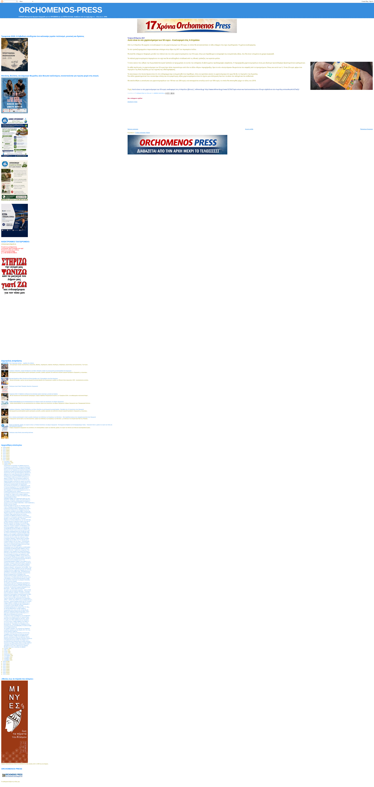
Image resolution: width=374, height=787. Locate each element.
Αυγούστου (7, 654)
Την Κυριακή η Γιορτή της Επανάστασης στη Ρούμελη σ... (17, 501)
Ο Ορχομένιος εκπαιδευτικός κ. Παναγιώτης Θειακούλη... (17, 467)
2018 (4, 661)
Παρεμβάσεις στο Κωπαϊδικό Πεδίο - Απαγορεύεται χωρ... (17, 571)
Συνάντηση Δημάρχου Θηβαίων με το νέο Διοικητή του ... (17, 527)
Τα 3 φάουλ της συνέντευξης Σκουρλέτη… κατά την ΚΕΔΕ (17, 589)
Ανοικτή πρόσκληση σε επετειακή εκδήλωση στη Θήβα (17, 468)
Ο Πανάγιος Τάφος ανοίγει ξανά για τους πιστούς (15, 514)
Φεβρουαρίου (7, 462)
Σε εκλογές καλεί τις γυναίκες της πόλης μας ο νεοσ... (16, 537)
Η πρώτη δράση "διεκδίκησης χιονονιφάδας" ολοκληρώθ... (17, 557)
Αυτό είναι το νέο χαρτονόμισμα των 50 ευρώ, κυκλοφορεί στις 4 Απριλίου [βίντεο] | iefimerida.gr (168, 89)
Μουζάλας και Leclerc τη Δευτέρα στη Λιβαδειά (14, 647)
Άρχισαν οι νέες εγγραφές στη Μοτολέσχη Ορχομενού (16, 534)
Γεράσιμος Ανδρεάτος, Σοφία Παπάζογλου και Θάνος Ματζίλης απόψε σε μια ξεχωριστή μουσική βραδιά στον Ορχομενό (40, 370)
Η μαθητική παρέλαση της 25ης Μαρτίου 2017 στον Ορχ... (17, 629)
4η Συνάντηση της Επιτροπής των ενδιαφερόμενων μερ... (17, 485)
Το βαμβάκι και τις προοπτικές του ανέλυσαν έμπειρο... (17, 634)
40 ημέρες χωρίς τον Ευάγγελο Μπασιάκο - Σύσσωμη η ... (17, 591)
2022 (4, 667)
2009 (4, 447)
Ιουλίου (6, 652)
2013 (4, 453)
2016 (4, 458)
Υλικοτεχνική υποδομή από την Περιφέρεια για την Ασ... (17, 509)
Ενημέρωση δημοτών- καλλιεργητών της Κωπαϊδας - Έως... (18, 567)
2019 (4, 663)
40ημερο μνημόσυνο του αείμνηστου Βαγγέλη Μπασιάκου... (18, 512)
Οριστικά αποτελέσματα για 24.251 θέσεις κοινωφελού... (17, 565)
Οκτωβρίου (7, 657)
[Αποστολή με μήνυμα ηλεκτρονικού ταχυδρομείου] (166, 93)
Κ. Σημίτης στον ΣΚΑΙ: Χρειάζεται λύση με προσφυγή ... (17, 619)
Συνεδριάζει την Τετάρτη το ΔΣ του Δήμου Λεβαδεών (16, 494)
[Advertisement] (175, 114)
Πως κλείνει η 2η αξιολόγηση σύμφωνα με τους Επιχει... (17, 544)
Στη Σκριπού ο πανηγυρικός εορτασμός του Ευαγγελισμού (17, 517)
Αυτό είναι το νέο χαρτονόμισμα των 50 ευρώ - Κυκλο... (17, 618)
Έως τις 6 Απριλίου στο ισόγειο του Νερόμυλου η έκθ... (17, 554)
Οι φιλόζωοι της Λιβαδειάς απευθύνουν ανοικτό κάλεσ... (17, 515)
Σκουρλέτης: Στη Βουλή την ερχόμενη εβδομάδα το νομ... (17, 587)
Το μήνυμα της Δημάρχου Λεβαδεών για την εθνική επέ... (17, 555)
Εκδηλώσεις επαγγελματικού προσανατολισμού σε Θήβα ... (18, 594)
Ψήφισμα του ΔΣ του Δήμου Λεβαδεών (13, 545)
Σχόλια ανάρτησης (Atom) (142, 132)
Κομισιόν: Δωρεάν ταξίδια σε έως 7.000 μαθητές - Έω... (17, 595)
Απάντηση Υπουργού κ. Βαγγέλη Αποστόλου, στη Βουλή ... (18, 562)
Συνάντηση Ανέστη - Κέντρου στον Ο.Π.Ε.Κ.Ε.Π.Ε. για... (17, 479)
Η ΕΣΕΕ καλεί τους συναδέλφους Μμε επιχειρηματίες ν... (17, 604)
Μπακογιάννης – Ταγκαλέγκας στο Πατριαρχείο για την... (17, 624)
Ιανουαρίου (7, 461)
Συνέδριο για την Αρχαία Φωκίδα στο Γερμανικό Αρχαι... (17, 617)
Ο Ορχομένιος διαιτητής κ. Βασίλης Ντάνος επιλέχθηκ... (17, 538)
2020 (4, 664)
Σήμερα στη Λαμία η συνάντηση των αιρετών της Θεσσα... (17, 481)
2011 (4, 450)
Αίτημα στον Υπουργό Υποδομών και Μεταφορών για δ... (17, 525)
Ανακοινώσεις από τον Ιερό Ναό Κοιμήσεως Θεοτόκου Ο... (17, 472)
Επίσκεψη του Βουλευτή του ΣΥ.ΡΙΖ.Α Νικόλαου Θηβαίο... (17, 552)
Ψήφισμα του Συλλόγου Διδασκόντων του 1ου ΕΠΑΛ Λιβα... (18, 519)
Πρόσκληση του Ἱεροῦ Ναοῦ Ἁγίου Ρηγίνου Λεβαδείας (16, 535)
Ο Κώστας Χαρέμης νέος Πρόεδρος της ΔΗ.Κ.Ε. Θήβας (17, 524)
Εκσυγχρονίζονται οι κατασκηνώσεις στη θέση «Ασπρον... (17, 641)
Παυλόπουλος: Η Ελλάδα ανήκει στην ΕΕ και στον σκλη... (17, 577)
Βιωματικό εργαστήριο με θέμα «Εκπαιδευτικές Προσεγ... (17, 637)
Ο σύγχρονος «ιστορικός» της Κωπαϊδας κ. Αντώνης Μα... (17, 511)
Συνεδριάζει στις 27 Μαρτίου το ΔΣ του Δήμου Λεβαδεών (17, 564)
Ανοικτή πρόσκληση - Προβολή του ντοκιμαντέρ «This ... (17, 549)
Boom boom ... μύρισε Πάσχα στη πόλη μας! (14, 588)
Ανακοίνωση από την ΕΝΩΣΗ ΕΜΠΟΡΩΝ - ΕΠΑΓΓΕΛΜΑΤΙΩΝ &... (19, 502)
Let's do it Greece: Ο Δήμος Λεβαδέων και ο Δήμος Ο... (17, 621)
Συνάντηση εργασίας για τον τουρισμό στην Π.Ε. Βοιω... (17, 607)
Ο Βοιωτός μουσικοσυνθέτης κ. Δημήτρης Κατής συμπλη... (17, 508)
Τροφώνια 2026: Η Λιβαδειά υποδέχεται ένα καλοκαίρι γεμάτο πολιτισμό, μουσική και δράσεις (33, 394)
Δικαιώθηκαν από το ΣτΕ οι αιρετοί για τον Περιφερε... (16, 645)
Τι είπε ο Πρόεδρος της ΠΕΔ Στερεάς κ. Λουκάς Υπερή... (17, 507)
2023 (4, 669)
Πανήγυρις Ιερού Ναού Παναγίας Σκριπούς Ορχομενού (23, 386)
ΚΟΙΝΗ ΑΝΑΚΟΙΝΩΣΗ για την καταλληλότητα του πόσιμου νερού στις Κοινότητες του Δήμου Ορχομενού (36, 401)
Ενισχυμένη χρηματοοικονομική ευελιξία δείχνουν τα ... (17, 612)
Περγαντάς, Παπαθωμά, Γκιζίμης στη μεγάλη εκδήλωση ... (17, 499)
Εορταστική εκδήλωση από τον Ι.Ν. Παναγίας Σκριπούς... (17, 505)
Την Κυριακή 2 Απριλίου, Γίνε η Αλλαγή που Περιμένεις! (17, 628)
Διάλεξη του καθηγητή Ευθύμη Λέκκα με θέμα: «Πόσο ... (17, 611)
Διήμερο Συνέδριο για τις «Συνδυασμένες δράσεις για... (16, 478)
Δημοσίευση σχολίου (132, 101)
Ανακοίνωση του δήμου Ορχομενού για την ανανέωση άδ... (18, 568)
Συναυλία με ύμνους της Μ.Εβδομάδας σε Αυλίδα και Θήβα (17, 625)
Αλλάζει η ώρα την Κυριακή (10, 504)
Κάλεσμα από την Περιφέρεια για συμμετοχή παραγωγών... (18, 469)
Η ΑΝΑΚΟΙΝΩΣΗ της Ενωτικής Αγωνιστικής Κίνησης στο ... (18, 482)
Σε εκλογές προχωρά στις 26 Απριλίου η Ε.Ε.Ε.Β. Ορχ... (17, 632)
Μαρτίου (6, 464)
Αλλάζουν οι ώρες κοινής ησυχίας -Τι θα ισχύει (15, 518)
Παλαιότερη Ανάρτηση (366, 129)
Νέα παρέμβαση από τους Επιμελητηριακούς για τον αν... (17, 489)
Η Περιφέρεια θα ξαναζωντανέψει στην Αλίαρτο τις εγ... (16, 639)
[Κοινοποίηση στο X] (170, 93)
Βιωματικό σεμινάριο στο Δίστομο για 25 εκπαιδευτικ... (16, 522)
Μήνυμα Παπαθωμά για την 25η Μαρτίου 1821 (15, 574)
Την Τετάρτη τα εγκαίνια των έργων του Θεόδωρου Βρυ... (17, 495)
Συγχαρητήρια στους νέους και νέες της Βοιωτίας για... (16, 609)
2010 (4, 449)
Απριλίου (6, 648)
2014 (4, 455)
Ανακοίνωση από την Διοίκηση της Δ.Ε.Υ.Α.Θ (14, 559)
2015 (4, 456)
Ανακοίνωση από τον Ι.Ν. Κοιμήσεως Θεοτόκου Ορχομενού (18, 638)
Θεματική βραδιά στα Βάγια (10, 497)
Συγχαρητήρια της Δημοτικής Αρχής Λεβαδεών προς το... (17, 548)
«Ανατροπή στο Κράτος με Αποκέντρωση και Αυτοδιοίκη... (17, 471)
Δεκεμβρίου (7, 660)
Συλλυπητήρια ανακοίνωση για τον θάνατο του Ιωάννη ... (17, 492)
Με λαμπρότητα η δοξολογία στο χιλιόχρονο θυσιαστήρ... (17, 579)
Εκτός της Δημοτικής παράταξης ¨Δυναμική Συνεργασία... (17, 592)
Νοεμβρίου (6, 658)
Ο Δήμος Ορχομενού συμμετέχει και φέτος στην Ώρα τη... (17, 521)
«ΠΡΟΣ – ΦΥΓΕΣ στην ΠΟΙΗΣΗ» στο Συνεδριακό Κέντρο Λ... (18, 599)
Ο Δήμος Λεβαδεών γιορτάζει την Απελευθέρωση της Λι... (17, 602)
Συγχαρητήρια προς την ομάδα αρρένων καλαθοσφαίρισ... (17, 547)
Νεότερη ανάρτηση (133, 129)
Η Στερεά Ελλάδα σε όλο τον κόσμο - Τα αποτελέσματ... (17, 541)
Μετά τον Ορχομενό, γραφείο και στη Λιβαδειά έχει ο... (16, 635)
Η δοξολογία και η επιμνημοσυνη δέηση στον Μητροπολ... (17, 585)
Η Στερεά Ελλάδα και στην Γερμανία (12, 491)
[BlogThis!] (168, 93)
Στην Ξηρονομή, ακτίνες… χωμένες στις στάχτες (21, 363)
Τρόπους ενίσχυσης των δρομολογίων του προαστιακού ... (18, 598)
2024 (4, 670)
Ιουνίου (6, 651)
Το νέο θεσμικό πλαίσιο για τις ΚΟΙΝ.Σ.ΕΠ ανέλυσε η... (17, 477)
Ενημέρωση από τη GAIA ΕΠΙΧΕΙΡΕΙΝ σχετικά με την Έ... (17, 475)
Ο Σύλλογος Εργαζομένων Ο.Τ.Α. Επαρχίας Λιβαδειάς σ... (17, 487)
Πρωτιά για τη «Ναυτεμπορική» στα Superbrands (15, 484)
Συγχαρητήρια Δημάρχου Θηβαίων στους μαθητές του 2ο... (17, 561)
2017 (4, 459)
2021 (4, 666)
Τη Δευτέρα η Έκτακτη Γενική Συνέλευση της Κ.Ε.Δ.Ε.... (17, 644)
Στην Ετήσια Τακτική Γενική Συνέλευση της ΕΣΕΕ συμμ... (17, 529)
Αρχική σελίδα (249, 129)
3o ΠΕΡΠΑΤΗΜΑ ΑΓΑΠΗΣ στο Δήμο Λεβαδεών (15, 608)
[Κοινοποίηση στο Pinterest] (174, 93)
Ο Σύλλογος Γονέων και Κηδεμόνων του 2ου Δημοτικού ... (17, 615)
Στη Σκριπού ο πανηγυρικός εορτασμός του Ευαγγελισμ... (17, 572)
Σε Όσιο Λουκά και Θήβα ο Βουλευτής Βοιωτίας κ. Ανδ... (17, 597)
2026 (4, 674)
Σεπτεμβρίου (7, 655)
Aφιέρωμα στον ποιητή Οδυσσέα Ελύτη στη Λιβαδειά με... (17, 474)
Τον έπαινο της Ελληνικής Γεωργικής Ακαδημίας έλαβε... (17, 532)
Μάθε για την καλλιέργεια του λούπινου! (13, 614)
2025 (4, 672)
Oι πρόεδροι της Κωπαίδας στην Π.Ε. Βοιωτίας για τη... (16, 539)
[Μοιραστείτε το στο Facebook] (172, 93)
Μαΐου (5, 649)
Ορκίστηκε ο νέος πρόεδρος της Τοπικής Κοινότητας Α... (17, 551)
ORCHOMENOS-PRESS (60, 9)
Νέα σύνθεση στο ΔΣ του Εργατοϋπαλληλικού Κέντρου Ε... (18, 558)
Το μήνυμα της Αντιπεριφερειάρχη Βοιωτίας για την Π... (16, 488)
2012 (4, 452)
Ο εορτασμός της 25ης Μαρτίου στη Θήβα (13, 605)
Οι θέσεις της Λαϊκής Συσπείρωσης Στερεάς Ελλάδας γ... (17, 542)
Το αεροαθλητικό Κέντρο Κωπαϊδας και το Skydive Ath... (17, 528)
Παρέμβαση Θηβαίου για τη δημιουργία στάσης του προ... (17, 498)
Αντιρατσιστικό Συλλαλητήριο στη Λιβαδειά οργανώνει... (17, 465)
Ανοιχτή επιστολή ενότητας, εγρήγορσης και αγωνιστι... (17, 575)
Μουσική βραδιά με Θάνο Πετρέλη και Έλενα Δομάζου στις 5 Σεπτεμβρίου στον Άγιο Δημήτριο (33, 378)
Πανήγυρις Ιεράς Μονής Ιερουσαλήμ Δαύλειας (21, 432)
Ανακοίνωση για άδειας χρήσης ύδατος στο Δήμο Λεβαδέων (18, 642)
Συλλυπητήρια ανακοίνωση (10, 627)
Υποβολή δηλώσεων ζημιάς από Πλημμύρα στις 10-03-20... (18, 569)
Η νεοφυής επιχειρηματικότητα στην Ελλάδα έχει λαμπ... (17, 531)
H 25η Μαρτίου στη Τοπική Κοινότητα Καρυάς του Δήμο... (17, 578)
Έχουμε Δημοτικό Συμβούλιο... (11, 631)
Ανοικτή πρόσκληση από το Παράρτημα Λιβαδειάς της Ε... (17, 584)
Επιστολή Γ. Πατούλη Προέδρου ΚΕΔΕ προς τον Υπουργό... (18, 601)
